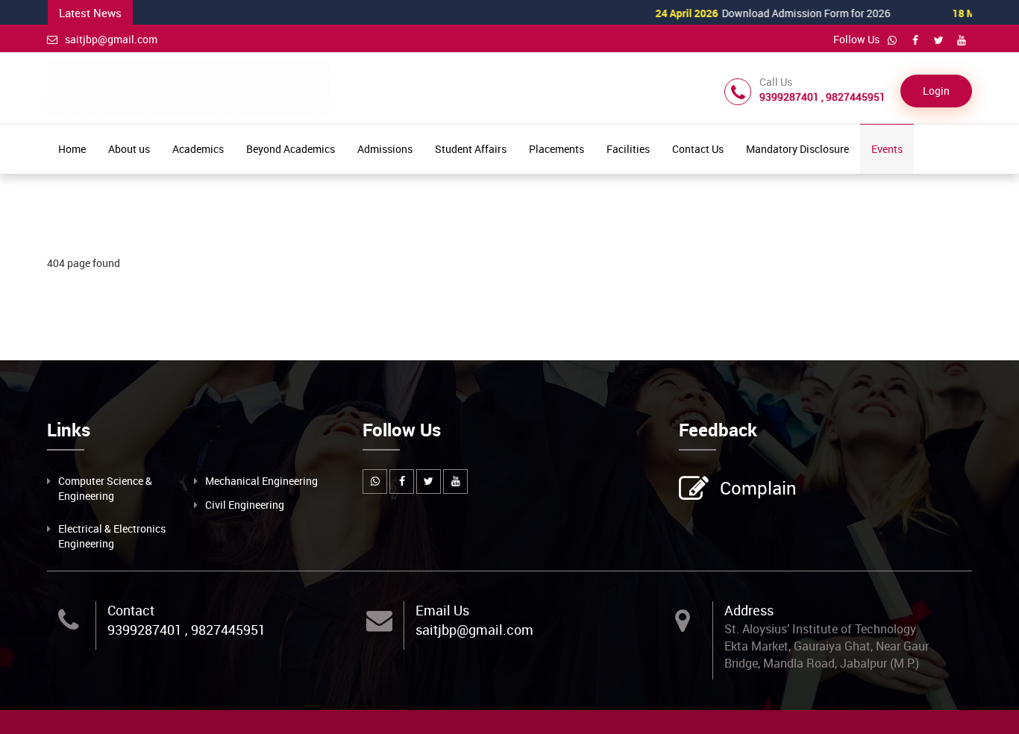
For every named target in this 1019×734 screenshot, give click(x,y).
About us (129, 149)
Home (72, 149)
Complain (758, 488)
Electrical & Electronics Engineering (112, 535)
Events (887, 149)
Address (749, 610)
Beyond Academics (290, 149)
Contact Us (698, 149)
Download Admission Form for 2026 (747, 13)
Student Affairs (471, 149)
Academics (198, 149)
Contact (130, 610)
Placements (556, 149)
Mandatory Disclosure (797, 149)
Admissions (385, 149)
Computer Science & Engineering (105, 488)
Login (936, 91)
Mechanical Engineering (261, 481)
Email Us (442, 610)
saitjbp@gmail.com (111, 39)
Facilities (628, 149)
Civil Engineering (244, 505)
